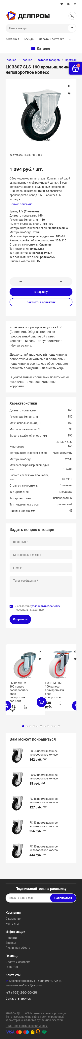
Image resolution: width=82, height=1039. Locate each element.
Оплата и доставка (51, 39)
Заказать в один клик (41, 302)
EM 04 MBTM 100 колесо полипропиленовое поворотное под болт (19, 692)
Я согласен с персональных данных (38, 608)
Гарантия (12, 966)
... (71, 38)
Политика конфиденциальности (27, 1025)
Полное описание (21, 204)
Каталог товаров (48, 60)
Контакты (12, 923)
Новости (11, 937)
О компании (13, 918)
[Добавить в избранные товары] (40, 659)
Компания (12, 39)
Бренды (29, 39)
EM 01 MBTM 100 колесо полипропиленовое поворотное (54, 690)
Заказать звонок (18, 998)
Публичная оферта (18, 947)
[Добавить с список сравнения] (40, 651)
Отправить (20, 619)
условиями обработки (46, 606)
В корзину (41, 291)
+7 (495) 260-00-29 (72, 16)
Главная (11, 60)
